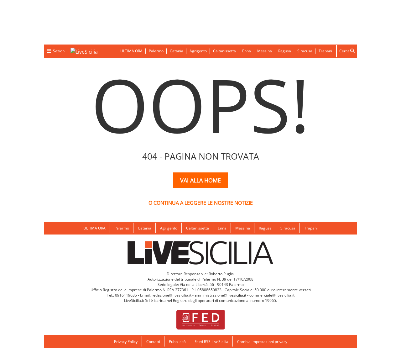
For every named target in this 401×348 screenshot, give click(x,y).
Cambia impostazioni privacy (262, 341)
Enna (246, 51)
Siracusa (304, 51)
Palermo (156, 51)
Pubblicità (177, 341)
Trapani (325, 51)
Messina (264, 51)
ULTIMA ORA (131, 51)
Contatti (153, 341)
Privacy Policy (126, 341)
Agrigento (198, 51)
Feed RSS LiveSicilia (211, 341)
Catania (176, 51)
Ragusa (284, 51)
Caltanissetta (224, 51)
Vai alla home (200, 180)
